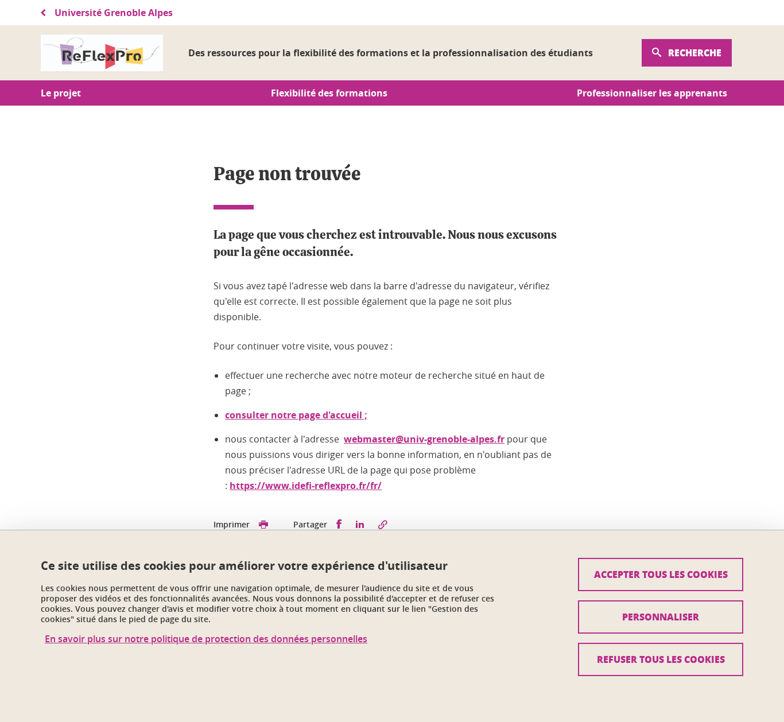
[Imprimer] (263, 525)
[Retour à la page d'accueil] (102, 52)
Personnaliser (660, 616)
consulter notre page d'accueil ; (296, 415)
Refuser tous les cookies (661, 659)
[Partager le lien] (383, 525)
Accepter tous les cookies (661, 574)
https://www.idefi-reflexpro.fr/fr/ (306, 485)
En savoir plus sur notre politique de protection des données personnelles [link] (206, 639)
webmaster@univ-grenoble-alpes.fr (424, 439)
